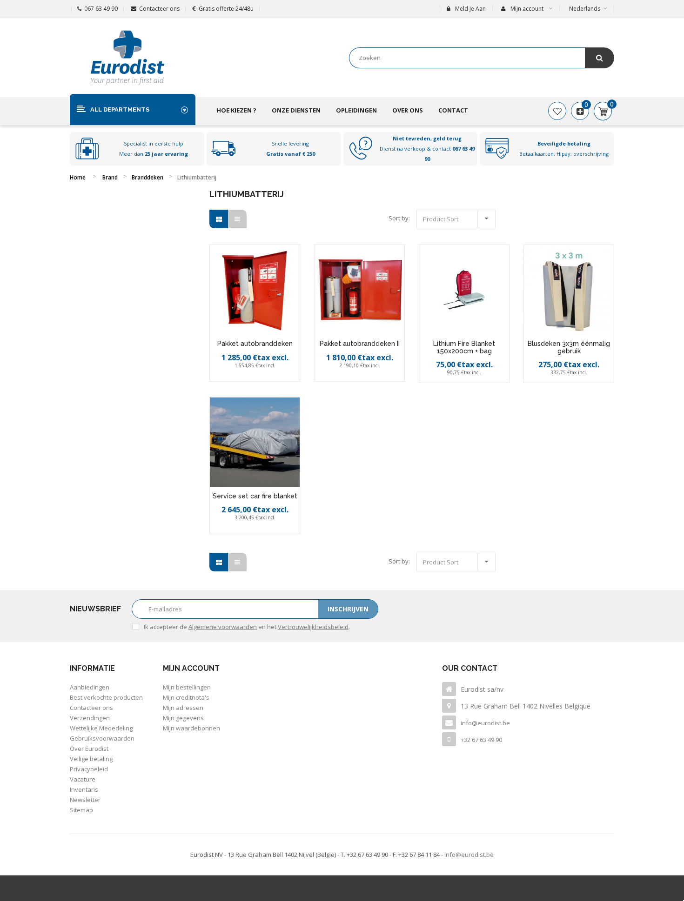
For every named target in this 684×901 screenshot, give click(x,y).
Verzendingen (90, 718)
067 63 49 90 (101, 9)
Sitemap (81, 810)
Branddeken (147, 177)
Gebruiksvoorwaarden (102, 738)
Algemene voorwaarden (222, 627)
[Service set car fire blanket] (255, 442)
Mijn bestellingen (187, 687)
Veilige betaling (91, 759)
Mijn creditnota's (186, 697)
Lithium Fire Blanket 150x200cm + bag (464, 347)
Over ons (407, 110)
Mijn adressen (183, 707)
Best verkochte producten (106, 697)
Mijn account (191, 668)
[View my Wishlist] (557, 111)
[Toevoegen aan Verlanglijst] (245, 376)
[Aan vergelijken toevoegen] (266, 376)
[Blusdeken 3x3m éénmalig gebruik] (569, 290)
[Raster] (218, 219)
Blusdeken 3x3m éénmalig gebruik (569, 347)
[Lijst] (237, 219)
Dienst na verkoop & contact (427, 148)
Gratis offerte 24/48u (226, 9)
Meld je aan (470, 9)
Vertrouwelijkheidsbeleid (313, 627)
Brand (110, 177)
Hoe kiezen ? (236, 110)
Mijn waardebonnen (191, 728)
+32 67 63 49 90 (481, 739)
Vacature (82, 779)
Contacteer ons (159, 9)
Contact (453, 110)
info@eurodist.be (485, 723)
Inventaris (84, 789)
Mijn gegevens (183, 718)
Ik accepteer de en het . (247, 627)
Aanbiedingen (89, 687)
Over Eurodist (89, 748)
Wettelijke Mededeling (101, 728)
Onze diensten (296, 110)
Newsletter (85, 799)
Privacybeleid (89, 769)
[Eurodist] (127, 58)
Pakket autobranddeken (255, 343)
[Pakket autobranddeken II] (359, 290)
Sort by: (399, 218)
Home (78, 177)
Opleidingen (356, 110)
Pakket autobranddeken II (360, 343)
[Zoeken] (599, 57)
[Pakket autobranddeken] (255, 290)
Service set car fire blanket (255, 496)
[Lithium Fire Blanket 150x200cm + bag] (464, 290)
